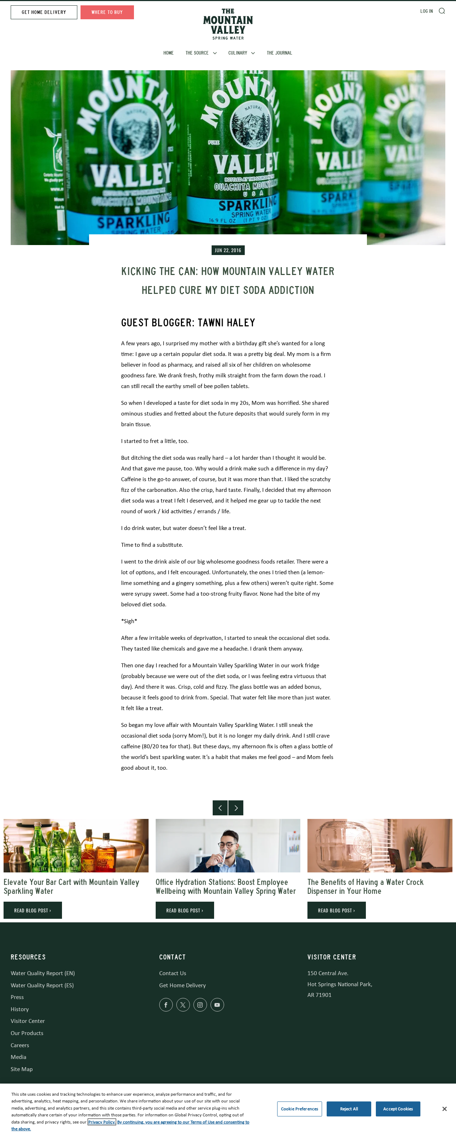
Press (17, 997)
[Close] (444, 1109)
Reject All (349, 1109)
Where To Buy (107, 12)
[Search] (441, 10)
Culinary (237, 53)
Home (169, 53)
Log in (426, 11)
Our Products (27, 1033)
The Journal (279, 53)
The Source (197, 53)
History (20, 1009)
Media (18, 1057)
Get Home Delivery (44, 12)
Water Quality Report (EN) (43, 973)
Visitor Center (28, 1021)
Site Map (22, 1069)
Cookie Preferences (299, 1109)
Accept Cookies (398, 1109)
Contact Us (172, 973)
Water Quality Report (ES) (42, 985)
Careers (20, 1045)
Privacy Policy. (101, 1122)
